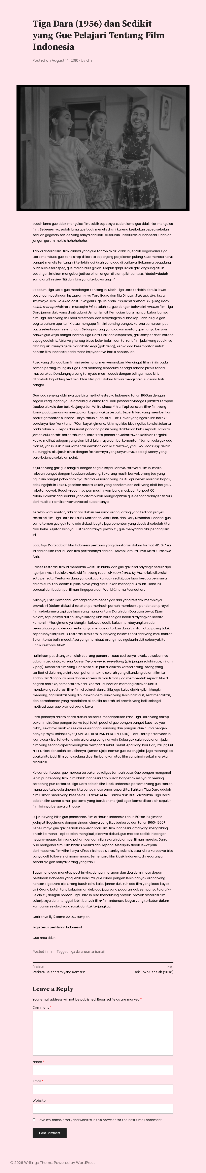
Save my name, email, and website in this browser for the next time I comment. (100, 1120)
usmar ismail (94, 951)
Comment (42, 1007)
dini (89, 60)
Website (39, 1100)
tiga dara (76, 951)
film (51, 951)
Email (38, 1081)
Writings (31, 1162)
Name (38, 1062)
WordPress (86, 1162)
